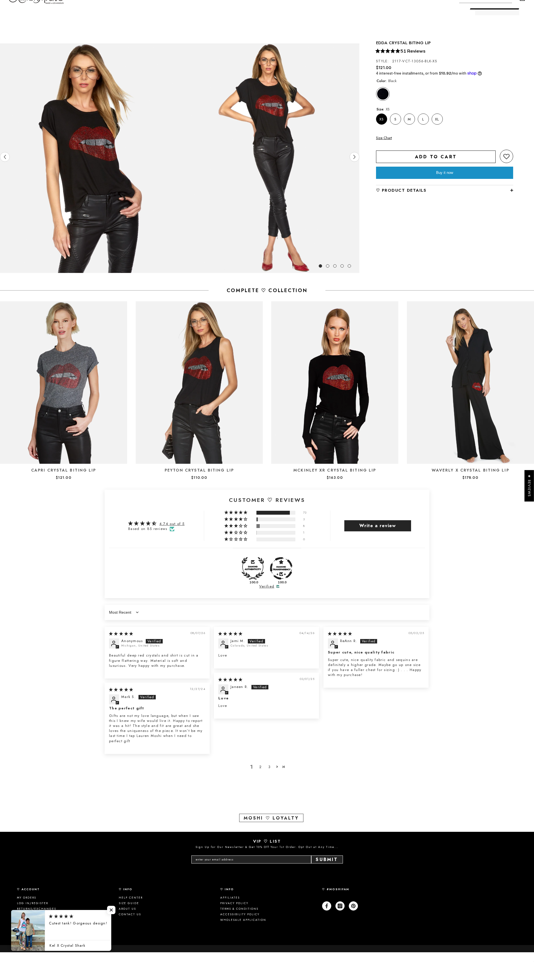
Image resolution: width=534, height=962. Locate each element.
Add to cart (436, 157)
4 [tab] (342, 266)
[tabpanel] (90, 158)
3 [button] (269, 766)
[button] (506, 156)
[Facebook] (326, 906)
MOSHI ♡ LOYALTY (271, 818)
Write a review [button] (377, 525)
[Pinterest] (353, 906)
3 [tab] (335, 266)
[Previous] (5, 157)
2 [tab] (327, 266)
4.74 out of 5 (172, 523)
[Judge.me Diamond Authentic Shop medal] (253, 568)
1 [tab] (320, 266)
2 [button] (260, 766)
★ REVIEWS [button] (529, 486)
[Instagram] (340, 906)
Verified (266, 586)
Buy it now (444, 173)
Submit (327, 859)
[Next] (354, 157)
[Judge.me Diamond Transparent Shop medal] (281, 568)
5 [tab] (349, 266)
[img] (121, 633)
